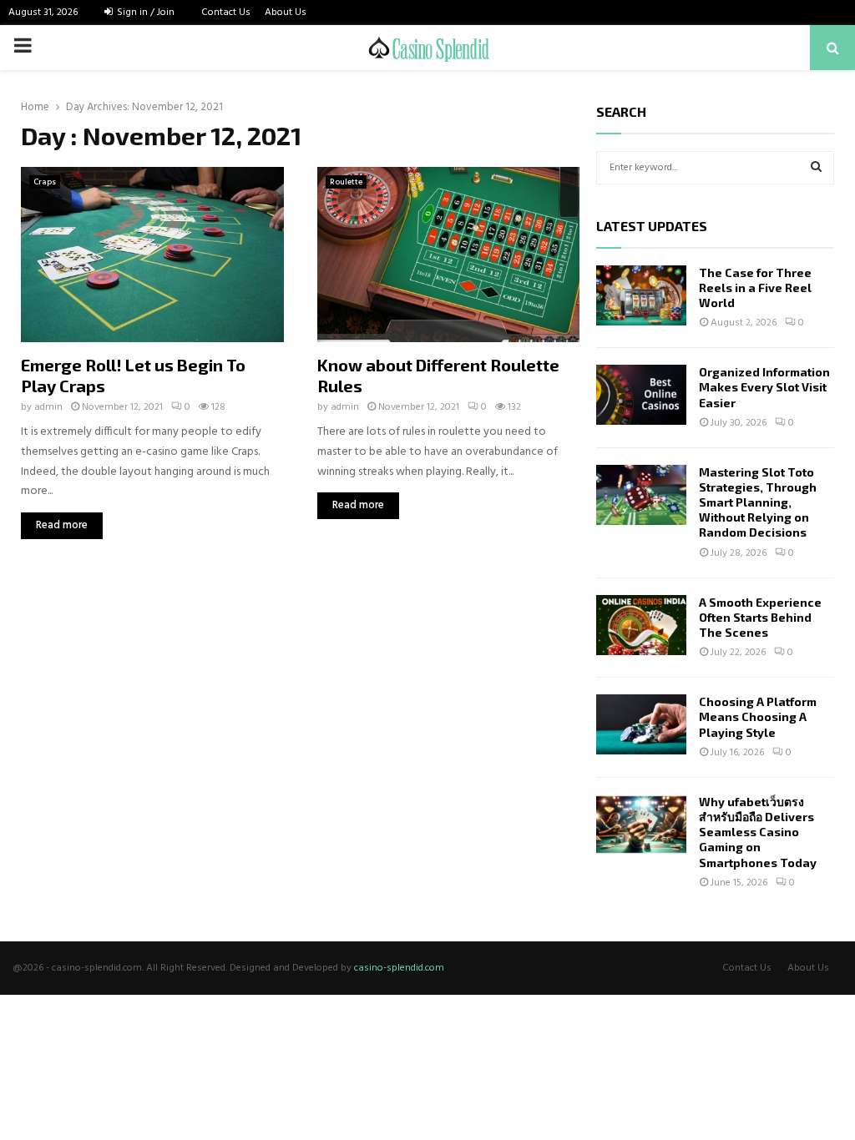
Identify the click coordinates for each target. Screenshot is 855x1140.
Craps (44, 182)
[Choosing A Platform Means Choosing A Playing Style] (641, 724)
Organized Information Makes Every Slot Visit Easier (764, 387)
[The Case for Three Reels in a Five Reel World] (641, 295)
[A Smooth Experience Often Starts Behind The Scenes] (641, 625)
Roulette (346, 182)
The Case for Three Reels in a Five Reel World (755, 287)
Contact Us (225, 12)
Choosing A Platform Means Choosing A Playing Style (758, 716)
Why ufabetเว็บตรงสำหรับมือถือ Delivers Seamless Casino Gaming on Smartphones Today (758, 832)
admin (48, 407)
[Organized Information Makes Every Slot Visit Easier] (641, 395)
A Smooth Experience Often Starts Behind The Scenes (760, 617)
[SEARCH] (816, 167)
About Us (285, 12)
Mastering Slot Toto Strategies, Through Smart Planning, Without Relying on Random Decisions (758, 502)
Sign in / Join (144, 12)
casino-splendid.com (399, 968)
